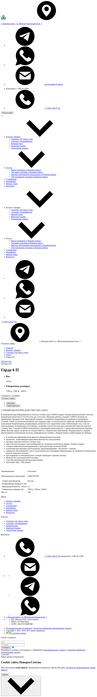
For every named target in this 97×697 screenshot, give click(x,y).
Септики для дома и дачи (22, 139)
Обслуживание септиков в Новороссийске (29, 177)
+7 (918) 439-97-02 (52, 108)
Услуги (9, 503)
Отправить (6, 648)
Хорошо (5, 674)
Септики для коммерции (21, 141)
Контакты (10, 257)
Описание (11, 403)
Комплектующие (18, 146)
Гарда (8, 355)
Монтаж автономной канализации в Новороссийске (33, 174)
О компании (11, 250)
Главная (9, 348)
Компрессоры (17, 144)
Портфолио (11, 252)
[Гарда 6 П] (6, 361)
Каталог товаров (13, 350)
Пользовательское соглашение (19, 628)
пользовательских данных (54, 650)
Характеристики (13, 406)
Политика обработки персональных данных (52, 628)
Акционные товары (19, 148)
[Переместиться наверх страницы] (21, 686)
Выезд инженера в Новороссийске (26, 170)
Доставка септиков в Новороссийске (27, 172)
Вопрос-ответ (12, 254)
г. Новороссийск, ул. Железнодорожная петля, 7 (26, 617)
